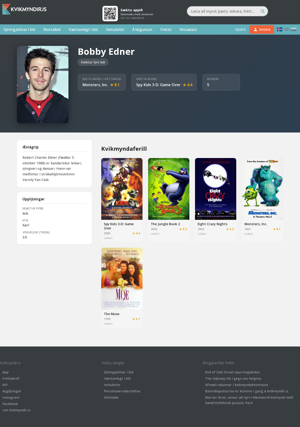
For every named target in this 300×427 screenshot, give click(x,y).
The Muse (111, 314)
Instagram (10, 397)
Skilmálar (111, 397)
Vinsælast (188, 29)
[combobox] (227, 11)
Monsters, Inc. (95, 84)
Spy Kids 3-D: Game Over (158, 84)
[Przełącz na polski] (293, 29)
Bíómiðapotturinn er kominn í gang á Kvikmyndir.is (246, 391)
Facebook (10, 403)
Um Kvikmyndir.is (16, 410)
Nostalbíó (52, 29)
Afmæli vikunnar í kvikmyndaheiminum (236, 385)
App (5, 372)
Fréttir (166, 29)
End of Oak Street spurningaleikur (232, 372)
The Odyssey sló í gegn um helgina (233, 378)
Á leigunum (142, 29)
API (5, 385)
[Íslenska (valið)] (279, 29)
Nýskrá (240, 29)
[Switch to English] (286, 29)
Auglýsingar (11, 391)
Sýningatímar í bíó (19, 29)
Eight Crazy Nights (212, 224)
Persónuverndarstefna (122, 391)
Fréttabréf (10, 378)
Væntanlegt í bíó (83, 29)
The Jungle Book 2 (165, 224)
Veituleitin (115, 29)
